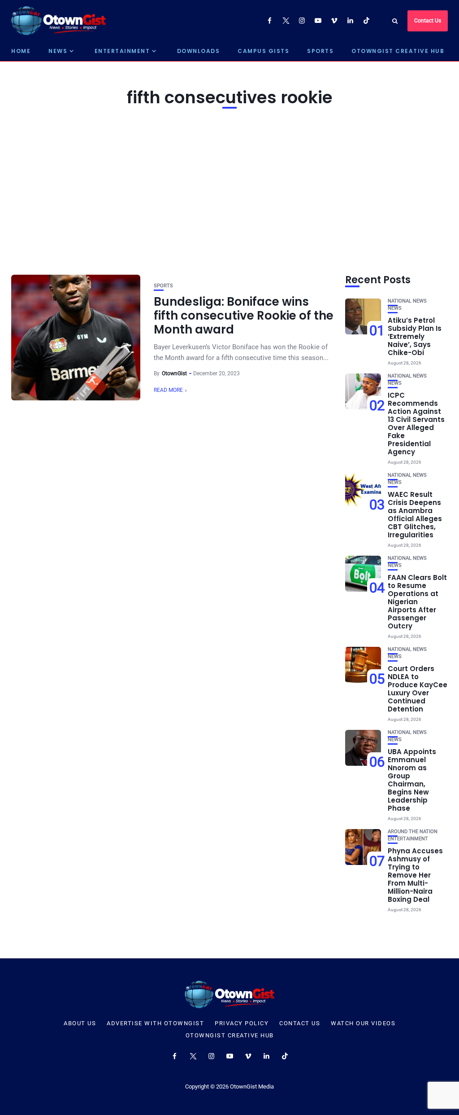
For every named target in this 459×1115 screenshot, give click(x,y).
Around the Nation (412, 831)
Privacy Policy (241, 1023)
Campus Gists (263, 51)
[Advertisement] (229, 189)
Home (20, 51)
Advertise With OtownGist (155, 1023)
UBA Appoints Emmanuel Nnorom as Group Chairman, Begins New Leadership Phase (412, 780)
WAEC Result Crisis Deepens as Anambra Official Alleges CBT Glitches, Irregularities (415, 515)
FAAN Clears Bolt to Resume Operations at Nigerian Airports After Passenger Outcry (417, 602)
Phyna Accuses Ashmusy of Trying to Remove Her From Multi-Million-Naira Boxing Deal (415, 875)
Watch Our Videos (363, 1023)
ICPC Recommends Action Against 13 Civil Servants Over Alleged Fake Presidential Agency (416, 424)
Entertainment (122, 51)
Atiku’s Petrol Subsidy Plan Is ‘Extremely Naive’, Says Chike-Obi (415, 336)
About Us (80, 1023)
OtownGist (174, 373)
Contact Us (427, 21)
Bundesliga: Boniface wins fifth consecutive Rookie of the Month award (243, 316)
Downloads (198, 51)
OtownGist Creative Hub (397, 51)
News (57, 51)
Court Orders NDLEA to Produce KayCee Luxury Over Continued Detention (417, 689)
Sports (320, 51)
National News (407, 301)
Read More (168, 390)
